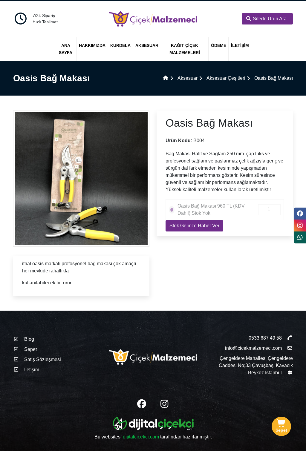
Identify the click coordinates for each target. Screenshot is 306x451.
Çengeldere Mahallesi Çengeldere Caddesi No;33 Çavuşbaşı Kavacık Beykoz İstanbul (256, 365)
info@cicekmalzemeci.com (253, 348)
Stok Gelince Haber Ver (194, 225)
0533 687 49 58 (266, 337)
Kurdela (120, 45)
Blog (28, 339)
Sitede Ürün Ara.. (270, 18)
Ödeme (218, 45)
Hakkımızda (92, 45)
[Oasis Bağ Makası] (81, 178)
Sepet (30, 349)
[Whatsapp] (300, 237)
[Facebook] (300, 214)
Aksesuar (146, 45)
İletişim (240, 45)
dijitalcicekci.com (141, 436)
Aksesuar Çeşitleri (225, 78)
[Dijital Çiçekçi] (153, 424)
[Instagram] (300, 225)
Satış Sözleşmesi (42, 359)
